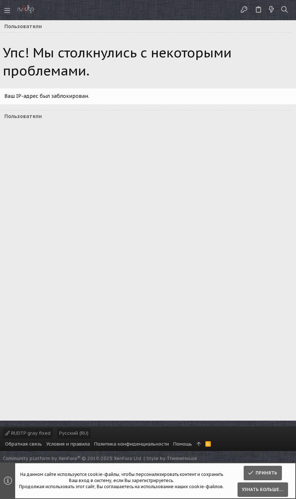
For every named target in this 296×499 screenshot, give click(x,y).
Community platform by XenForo (72, 458)
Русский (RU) (73, 433)
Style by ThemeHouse (171, 458)
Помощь (182, 444)
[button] (7, 10)
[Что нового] (271, 10)
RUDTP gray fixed (30, 433)
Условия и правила (68, 444)
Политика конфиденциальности (131, 444)
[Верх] (198, 444)
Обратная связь (23, 444)
